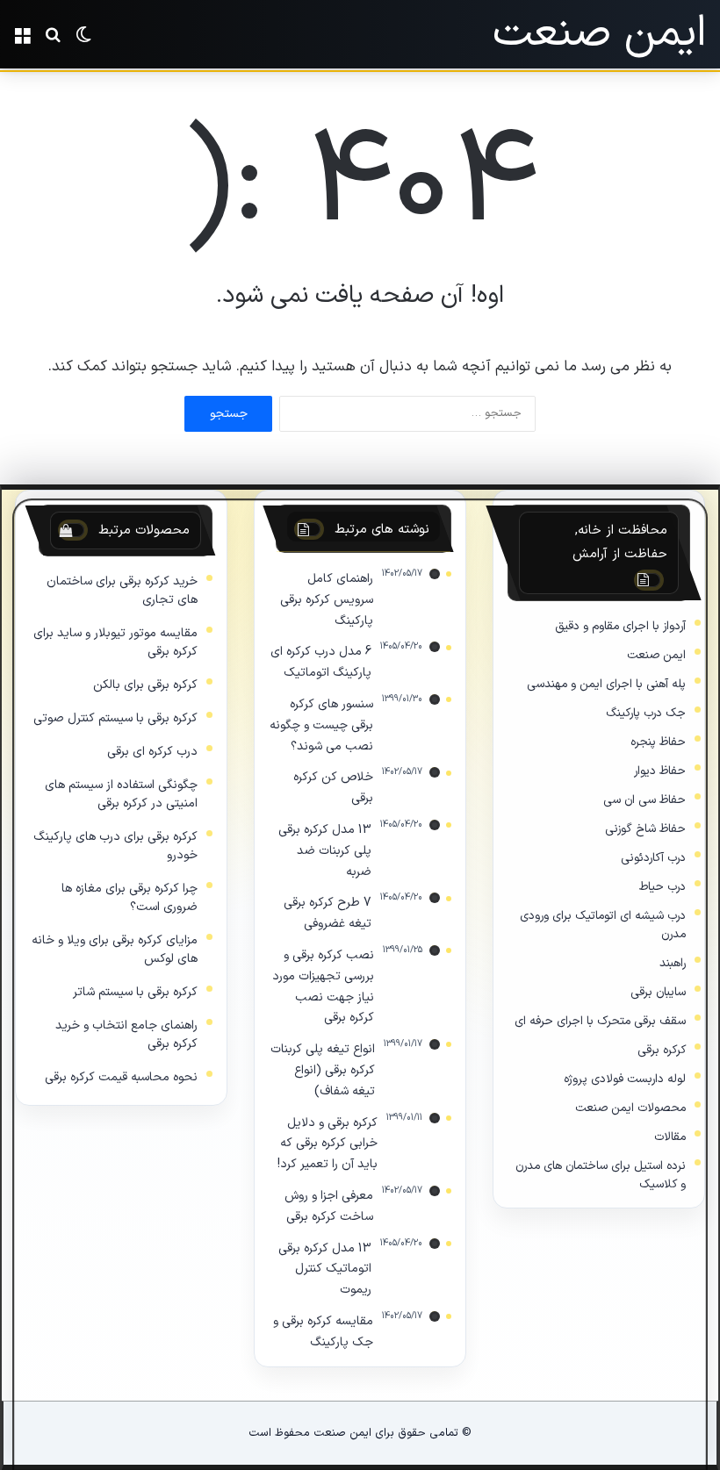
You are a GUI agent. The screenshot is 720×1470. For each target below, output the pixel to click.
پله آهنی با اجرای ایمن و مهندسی (606, 684)
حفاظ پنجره (658, 742)
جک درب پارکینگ (646, 713)
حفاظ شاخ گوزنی (645, 829)
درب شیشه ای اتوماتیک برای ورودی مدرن (603, 925)
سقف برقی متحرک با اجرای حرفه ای (600, 1021)
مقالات (670, 1137)
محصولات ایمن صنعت (630, 1108)
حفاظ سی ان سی (644, 800)
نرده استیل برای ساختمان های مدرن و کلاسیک (600, 1175)
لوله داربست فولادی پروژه (625, 1079)
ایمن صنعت (656, 655)
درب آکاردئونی (653, 858)
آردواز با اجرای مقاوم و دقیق (620, 626)
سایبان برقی (658, 992)
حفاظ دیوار (660, 771)
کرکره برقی (661, 1050)
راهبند (672, 963)
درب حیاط (662, 887)
